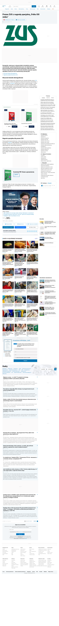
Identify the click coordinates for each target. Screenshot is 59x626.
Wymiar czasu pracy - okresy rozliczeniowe (48, 172)
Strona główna (5, 11)
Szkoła (12, 561)
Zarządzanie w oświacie (15, 564)
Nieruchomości (49, 547)
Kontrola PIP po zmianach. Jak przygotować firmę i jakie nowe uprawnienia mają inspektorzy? (48, 108)
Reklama (45, 571)
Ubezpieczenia (23, 371)
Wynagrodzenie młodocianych (46, 171)
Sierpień (49, 183)
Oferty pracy (4, 373)
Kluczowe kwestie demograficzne (10, 73)
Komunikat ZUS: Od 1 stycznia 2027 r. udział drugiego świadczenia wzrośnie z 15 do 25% (48, 105)
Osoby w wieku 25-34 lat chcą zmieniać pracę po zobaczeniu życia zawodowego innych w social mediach (47, 103)
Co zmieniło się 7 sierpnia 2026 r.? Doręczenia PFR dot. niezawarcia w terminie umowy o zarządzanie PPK (48, 113)
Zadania (4, 562)
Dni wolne (42, 219)
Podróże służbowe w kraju (42, 560)
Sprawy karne (23, 550)
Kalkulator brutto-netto (44, 139)
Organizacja (4, 560)
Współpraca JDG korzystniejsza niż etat (11, 215)
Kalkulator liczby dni (44, 135)
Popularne (43, 97)
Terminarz (44, 183)
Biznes (31, 547)
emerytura (12, 83)
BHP (12, 553)
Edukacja (13, 558)
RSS (37, 571)
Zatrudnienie (16, 368)
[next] (37, 521)
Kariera (33, 571)
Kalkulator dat (43, 136)
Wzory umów (49, 563)
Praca (21, 553)
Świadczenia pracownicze (26, 368)
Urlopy (20, 368)
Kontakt (40, 571)
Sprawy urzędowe (23, 552)
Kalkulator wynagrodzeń (45, 138)
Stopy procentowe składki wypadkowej (47, 164)
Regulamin (29, 571)
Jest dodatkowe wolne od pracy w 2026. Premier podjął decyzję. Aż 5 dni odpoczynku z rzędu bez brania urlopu (48, 116)
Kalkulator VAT (32, 562)
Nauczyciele (13, 562)
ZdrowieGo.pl (49, 560)
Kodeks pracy (10, 368)
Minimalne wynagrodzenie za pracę (47, 168)
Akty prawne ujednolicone (24, 564)
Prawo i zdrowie (23, 555)
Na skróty (49, 558)
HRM (12, 554)
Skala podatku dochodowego (42, 565)
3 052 (35, 521)
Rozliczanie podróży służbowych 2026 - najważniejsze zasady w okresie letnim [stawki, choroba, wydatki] (47, 127)
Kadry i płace (4, 564)
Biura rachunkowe (41, 547)
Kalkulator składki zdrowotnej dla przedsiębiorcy (46, 146)
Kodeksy (22, 565)
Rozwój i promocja (5, 563)
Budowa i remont (49, 552)
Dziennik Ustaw (23, 560)
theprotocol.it (49, 565)
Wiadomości (12, 11)
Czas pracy (43, 155)
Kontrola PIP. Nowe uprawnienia (23, 172)
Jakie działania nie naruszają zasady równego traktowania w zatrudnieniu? (18, 212)
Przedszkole (13, 560)
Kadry (8, 11)
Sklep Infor (22, 554)
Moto (30, 552)
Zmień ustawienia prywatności (20, 571)
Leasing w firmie (32, 553)
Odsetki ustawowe (41, 564)
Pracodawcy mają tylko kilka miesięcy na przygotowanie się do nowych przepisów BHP (47, 100)
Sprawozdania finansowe (42, 553)
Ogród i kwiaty (49, 553)
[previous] (25, 521)
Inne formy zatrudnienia (6, 372)
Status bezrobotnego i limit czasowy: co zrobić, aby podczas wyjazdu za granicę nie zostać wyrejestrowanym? (48, 111)
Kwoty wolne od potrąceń (45, 165)
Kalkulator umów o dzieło (45, 142)
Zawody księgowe (5, 553)
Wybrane (52, 97)
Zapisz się (20, 534)
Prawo (22, 547)
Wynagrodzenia (43, 158)
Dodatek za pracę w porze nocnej (46, 169)
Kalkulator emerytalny (44, 150)
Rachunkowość (5, 550)
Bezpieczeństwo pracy (18, 372)
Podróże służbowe (41, 563)
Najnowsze (48, 97)
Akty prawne (23, 558)
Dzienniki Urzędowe (23, 562)
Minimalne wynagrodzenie (42, 561)
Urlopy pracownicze (44, 159)
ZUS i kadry (4, 552)
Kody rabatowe (49, 562)
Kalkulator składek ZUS (45, 149)
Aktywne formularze (46, 154)
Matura (13, 565)
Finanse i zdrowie (32, 554)
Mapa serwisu (50, 571)
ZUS (36, 80)
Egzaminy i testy (14, 563)
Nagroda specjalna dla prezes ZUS (10, 74)
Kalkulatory (44, 134)
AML (39, 554)
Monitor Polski (23, 561)
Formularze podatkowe (50, 564)
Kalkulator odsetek (32, 563)
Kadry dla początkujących (27, 372)
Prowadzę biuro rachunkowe (42, 550)
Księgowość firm (5, 547)
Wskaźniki (44, 162)
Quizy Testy (43, 178)
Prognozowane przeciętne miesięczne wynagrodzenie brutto (47, 176)
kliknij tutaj (25, 538)
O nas (3, 571)
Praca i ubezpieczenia (33, 551)
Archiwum (48, 561)
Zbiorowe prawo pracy (16, 371)
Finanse (48, 551)
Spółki (30, 550)
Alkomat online (43, 152)
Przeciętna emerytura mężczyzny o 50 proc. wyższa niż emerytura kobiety (18, 214)
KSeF (3, 554)
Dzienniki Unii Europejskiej (24, 563)
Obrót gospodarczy (5, 551)
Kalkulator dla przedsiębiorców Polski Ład (48, 143)
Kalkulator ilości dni (32, 561)
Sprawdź (16, 175)
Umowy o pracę (43, 156)
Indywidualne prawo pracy (7, 371)
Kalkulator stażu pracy (33, 564)
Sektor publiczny (5, 558)
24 (41, 185)
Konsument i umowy (23, 551)
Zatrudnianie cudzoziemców (46, 277)
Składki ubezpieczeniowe (42, 562)
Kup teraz (14, 126)
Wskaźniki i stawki (41, 558)
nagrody (9, 142)
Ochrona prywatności (9, 571)
